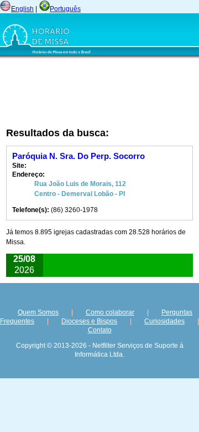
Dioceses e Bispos (89, 321)
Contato (100, 330)
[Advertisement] (101, 92)
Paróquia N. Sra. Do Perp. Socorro (78, 156)
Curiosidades (164, 321)
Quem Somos (38, 312)
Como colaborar (110, 312)
